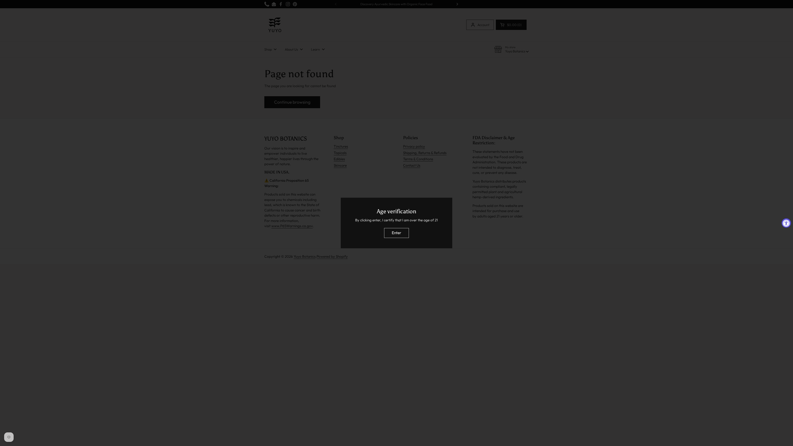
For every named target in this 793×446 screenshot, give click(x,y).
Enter (396, 232)
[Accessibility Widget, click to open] (786, 223)
